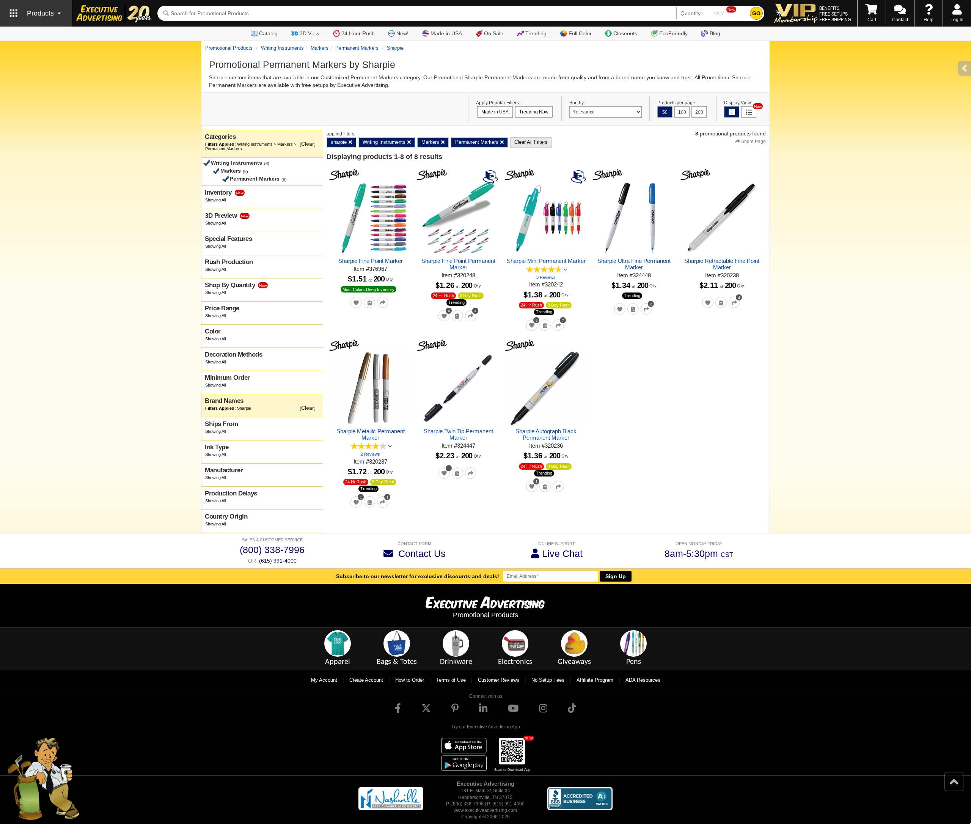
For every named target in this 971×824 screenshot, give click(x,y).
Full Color (580, 33)
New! (402, 33)
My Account (324, 680)
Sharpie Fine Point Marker (370, 261)
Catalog (268, 33)
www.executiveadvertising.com (485, 810)
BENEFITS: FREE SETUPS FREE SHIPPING (835, 13)
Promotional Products (229, 48)
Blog (715, 33)
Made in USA (446, 33)
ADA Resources (642, 680)
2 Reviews (370, 454)
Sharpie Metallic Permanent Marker (370, 434)
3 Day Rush (471, 295)
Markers (319, 48)
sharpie (395, 48)
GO (756, 13)
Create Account (366, 680)
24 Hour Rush (358, 33)
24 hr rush (443, 295)
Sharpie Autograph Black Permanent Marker (546, 434)
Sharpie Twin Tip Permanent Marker (458, 434)
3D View (309, 33)
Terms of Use (451, 680)
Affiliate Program (595, 680)
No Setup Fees (547, 680)
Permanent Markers (357, 48)
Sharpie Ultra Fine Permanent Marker (634, 264)
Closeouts (625, 33)
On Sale (493, 33)
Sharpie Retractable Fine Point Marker (721, 264)
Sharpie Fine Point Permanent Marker (458, 264)
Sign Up (615, 576)
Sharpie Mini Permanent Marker (546, 261)
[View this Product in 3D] (491, 177)
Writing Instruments (282, 48)
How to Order (409, 680)
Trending (536, 33)
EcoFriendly (673, 33)
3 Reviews (546, 277)
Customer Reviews (498, 680)
